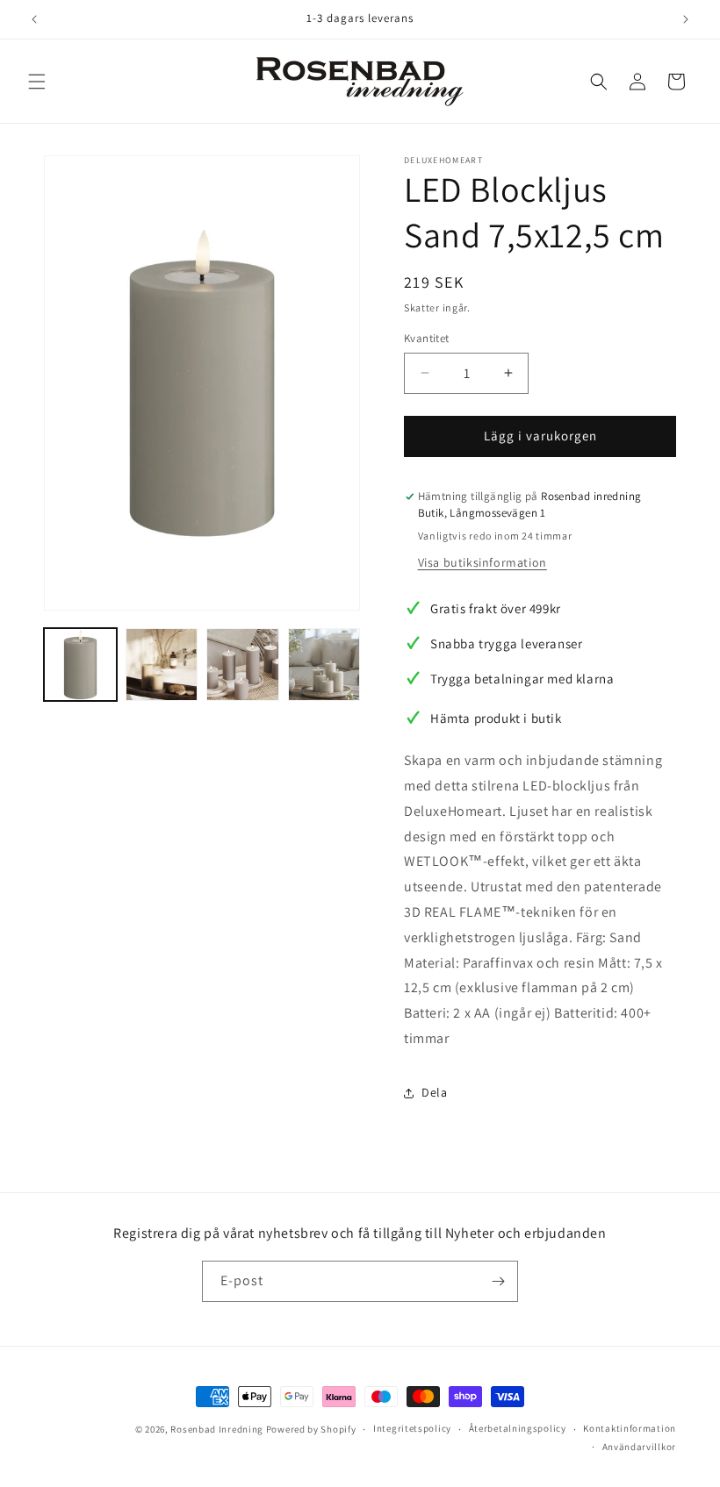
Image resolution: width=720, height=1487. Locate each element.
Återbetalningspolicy (517, 1428)
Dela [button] (434, 1092)
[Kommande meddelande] (685, 19)
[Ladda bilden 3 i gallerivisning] (242, 664)
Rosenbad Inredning (216, 1429)
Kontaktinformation (629, 1428)
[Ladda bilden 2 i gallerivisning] (162, 664)
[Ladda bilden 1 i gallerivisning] (80, 664)
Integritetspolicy (412, 1428)
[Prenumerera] (498, 1281)
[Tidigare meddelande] (34, 19)
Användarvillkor (639, 1447)
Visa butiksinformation (482, 562)
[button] (37, 81)
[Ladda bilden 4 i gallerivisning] (324, 664)
